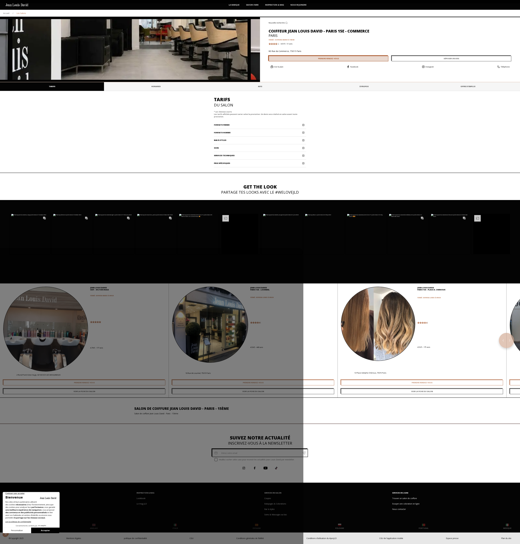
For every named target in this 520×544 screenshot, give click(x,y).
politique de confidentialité (135, 538)
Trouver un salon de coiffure (404, 498)
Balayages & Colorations (275, 503)
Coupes (267, 498)
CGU (192, 538)
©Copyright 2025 (16, 538)
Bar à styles (269, 509)
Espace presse (452, 538)
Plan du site (506, 538)
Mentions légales (73, 538)
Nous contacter (399, 509)
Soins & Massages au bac (275, 514)
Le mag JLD (141, 503)
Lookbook (140, 498)
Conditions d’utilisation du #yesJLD (321, 538)
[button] (30, 234)
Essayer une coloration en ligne (406, 503)
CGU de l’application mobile (391, 538)
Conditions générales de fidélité (250, 538)
